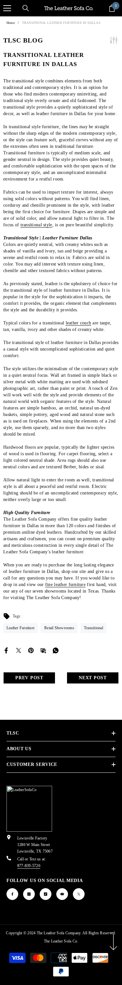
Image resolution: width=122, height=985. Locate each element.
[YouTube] (62, 894)
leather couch (78, 322)
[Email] (43, 650)
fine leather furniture (65, 584)
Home (11, 23)
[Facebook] (6, 650)
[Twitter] (18, 650)
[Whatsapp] (56, 650)
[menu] (7, 8)
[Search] (26, 8)
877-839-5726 (28, 865)
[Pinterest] (31, 650)
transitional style (36, 224)
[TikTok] (45, 894)
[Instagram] (29, 894)
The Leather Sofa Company (59, 933)
